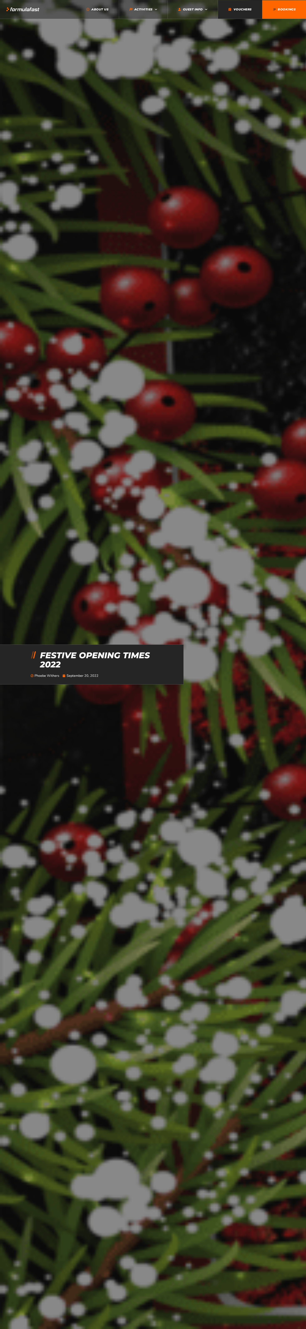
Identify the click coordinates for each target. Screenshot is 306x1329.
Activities (143, 9)
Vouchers (243, 9)
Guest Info (193, 9)
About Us (99, 9)
